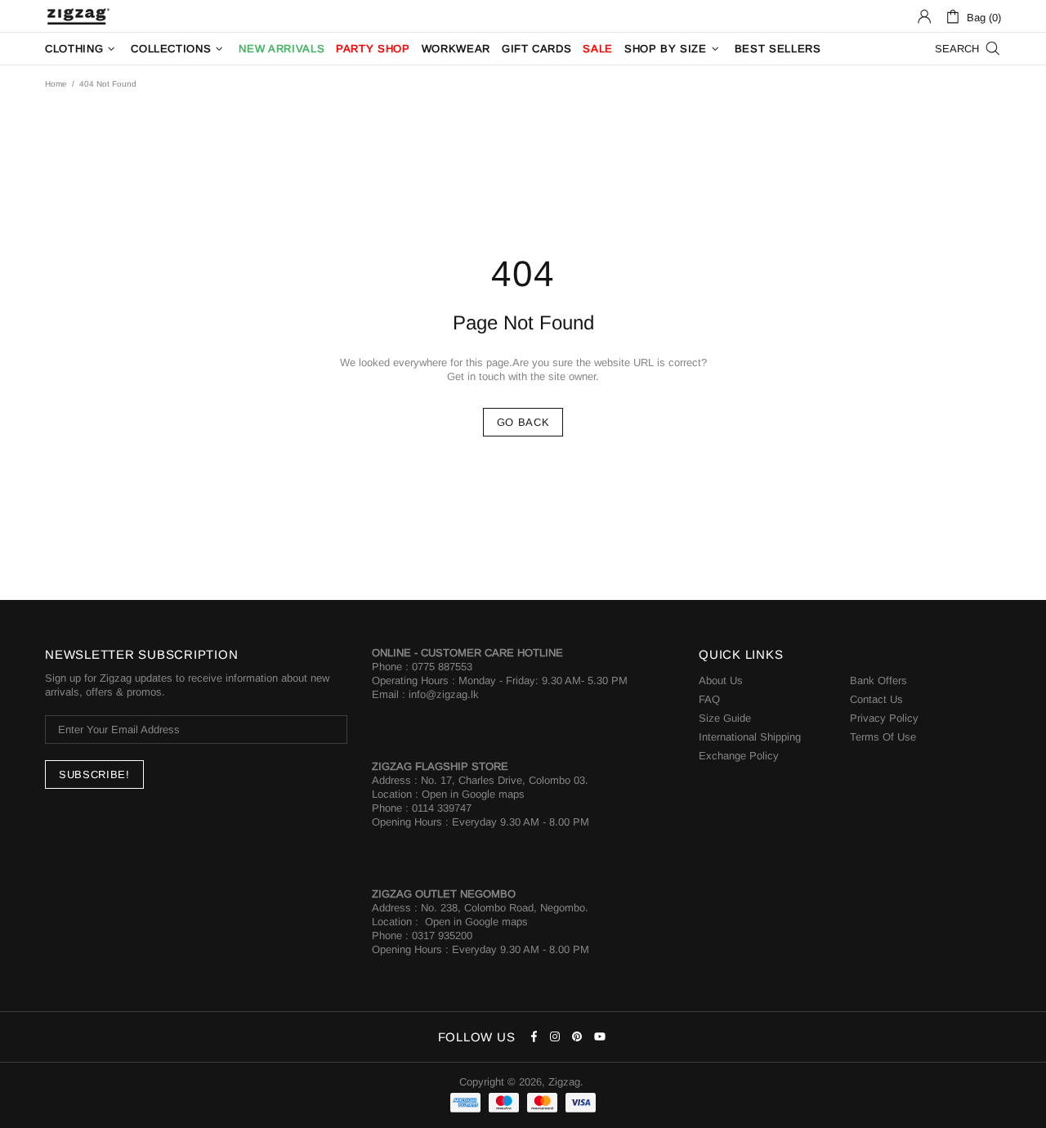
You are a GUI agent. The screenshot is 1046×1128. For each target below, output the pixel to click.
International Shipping (750, 737)
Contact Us (876, 699)
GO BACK (523, 422)
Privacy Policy (884, 718)
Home (56, 83)
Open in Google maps (473, 794)
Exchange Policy (739, 756)
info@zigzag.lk (444, 694)
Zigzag (77, 16)
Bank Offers (878, 680)
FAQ (709, 699)
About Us (721, 680)
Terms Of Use (883, 737)
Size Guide (725, 718)
